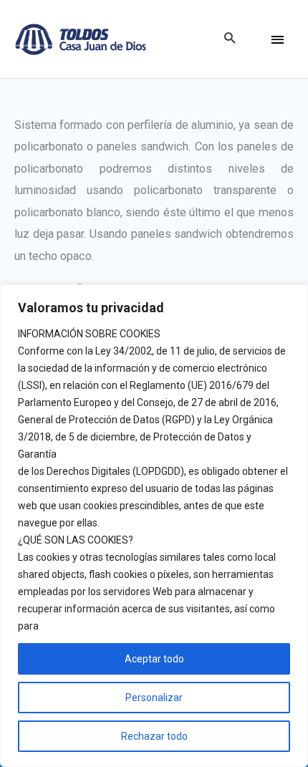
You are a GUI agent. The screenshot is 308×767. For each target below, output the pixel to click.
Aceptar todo (154, 659)
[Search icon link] (229, 39)
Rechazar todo (154, 736)
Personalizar (154, 697)
